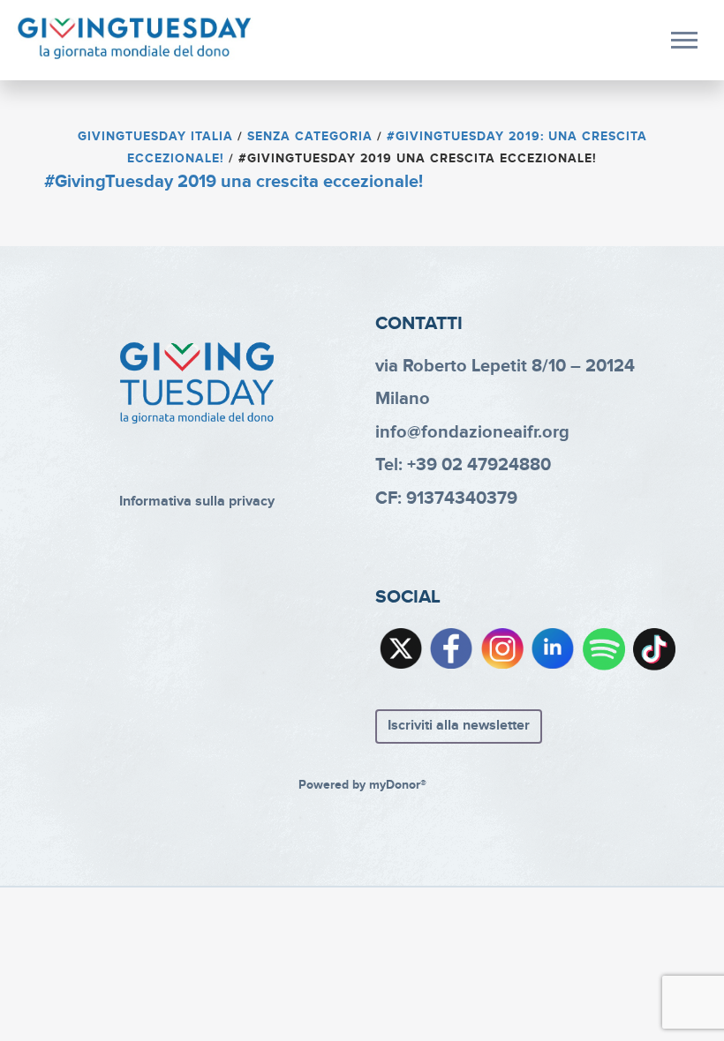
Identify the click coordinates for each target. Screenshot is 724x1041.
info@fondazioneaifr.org (472, 432)
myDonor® (397, 785)
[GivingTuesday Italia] (134, 39)
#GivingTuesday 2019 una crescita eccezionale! (233, 181)
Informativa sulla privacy (197, 501)
